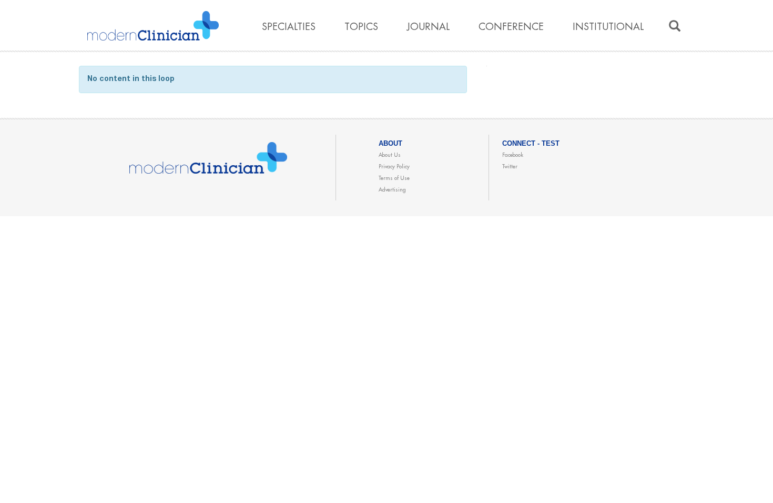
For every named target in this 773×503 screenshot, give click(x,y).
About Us (390, 155)
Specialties (289, 27)
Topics (361, 27)
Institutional (608, 27)
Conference (511, 27)
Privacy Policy (394, 166)
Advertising (392, 190)
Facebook (512, 155)
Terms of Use (394, 178)
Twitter (509, 166)
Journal (428, 27)
